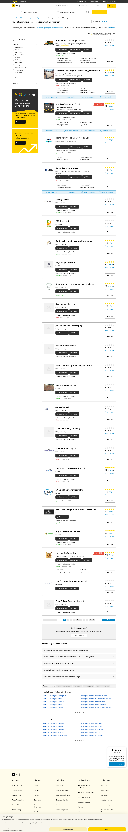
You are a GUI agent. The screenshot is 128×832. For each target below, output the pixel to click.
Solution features (84, 802)
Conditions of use (106, 800)
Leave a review (16, 795)
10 (93, 620)
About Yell (103, 785)
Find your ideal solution (86, 792)
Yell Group (105, 780)
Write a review (109, 46)
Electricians (37, 800)
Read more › (112, 28)
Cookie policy (104, 795)
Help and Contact (17, 805)
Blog (97, 6)
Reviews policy (105, 805)
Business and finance (63, 795)
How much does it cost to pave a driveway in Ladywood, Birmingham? (66, 650)
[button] (52, 12)
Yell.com (14, 1)
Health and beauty (62, 805)
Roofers (36, 795)
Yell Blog (60, 780)
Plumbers (37, 790)
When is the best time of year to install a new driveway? (62, 677)
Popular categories (61, 6)
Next (108, 620)
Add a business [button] (79, 635)
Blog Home (59, 785)
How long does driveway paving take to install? (59, 663)
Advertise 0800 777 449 (109, 1)
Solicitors (37, 812)
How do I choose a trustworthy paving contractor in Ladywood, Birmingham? (69, 657)
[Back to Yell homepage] (16, 5)
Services (15, 780)
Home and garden (62, 810)
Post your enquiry (82, 6)
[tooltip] (88, 12)
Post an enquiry (17, 790)
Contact (80, 807)
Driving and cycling (62, 800)
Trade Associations (18, 800)
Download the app (82, 1)
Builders (36, 785)
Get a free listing (94, 1)
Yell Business (23, 1)
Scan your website (84, 797)
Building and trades (62, 790)
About (80, 812)
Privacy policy (104, 790)
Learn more (20, 143)
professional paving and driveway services (49, 28)
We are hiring (16, 810)
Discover (38, 780)
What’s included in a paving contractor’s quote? (59, 670)
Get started (20, 122)
